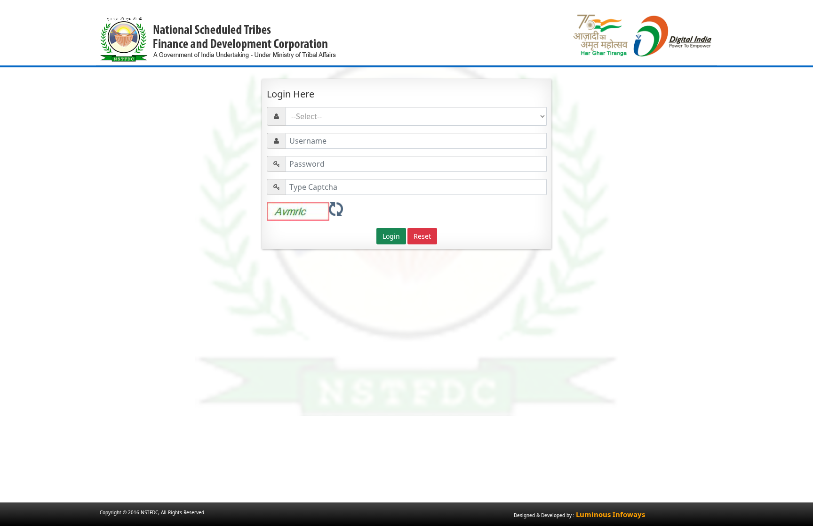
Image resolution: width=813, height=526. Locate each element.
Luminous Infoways (610, 514)
